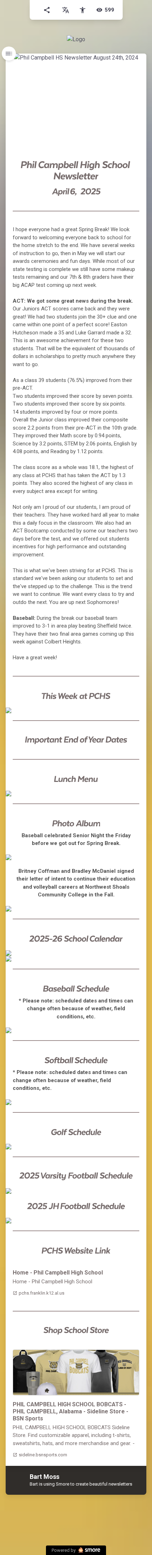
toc (9, 53)
